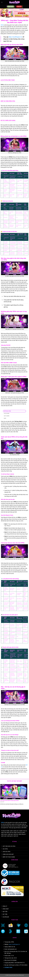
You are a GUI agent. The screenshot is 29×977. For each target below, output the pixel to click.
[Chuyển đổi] (2, 296)
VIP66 (2, 25)
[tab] (14, 411)
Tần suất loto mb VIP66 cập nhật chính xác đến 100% (15, 800)
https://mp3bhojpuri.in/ (15, 37)
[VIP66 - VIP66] (14, 2)
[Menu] (2, 2)
